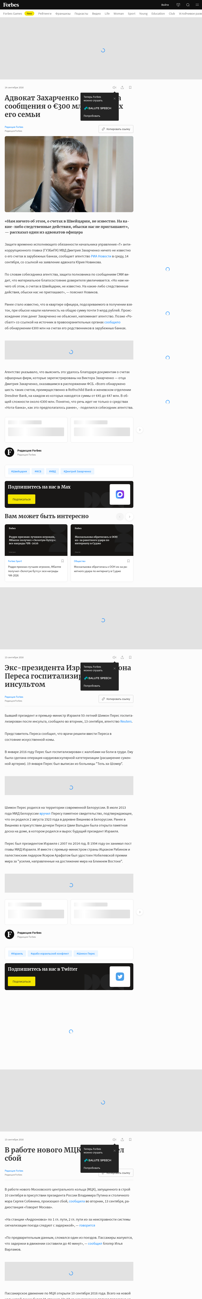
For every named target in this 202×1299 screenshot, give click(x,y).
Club (172, 13)
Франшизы (63, 13)
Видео (96, 13)
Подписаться (22, 499)
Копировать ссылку (118, 129)
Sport (131, 13)
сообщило (112, 322)
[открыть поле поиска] (188, 5)
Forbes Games (17, 13)
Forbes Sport (15, 561)
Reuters (126, 721)
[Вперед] (140, 430)
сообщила (77, 1201)
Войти (165, 5)
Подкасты (81, 13)
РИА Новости (101, 256)
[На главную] (11, 5)
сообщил (95, 1243)
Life (107, 13)
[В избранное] (62, 561)
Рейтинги (44, 13)
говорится (87, 1225)
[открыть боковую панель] (178, 5)
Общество (79, 561)
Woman (119, 13)
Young (143, 13)
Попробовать (92, 116)
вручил (44, 813)
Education (158, 13)
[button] (197, 5)
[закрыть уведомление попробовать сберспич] (114, 98)
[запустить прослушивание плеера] (114, 87)
